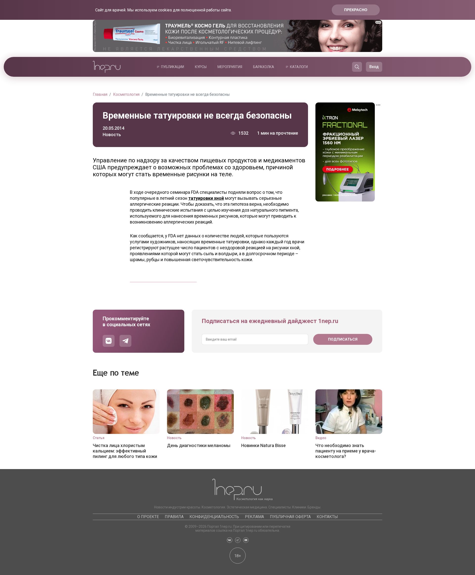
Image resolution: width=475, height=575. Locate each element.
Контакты (327, 516)
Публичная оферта (290, 516)
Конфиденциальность (214, 516)
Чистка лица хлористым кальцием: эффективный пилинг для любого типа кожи (125, 451)
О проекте (148, 516)
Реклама (254, 516)
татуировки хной (206, 198)
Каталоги (299, 67)
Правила (174, 516)
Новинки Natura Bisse (263, 445)
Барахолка (263, 67)
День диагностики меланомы (198, 445)
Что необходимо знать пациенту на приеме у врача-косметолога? (345, 451)
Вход (374, 66)
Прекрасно (355, 10)
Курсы (201, 67)
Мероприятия (229, 67)
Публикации (172, 67)
